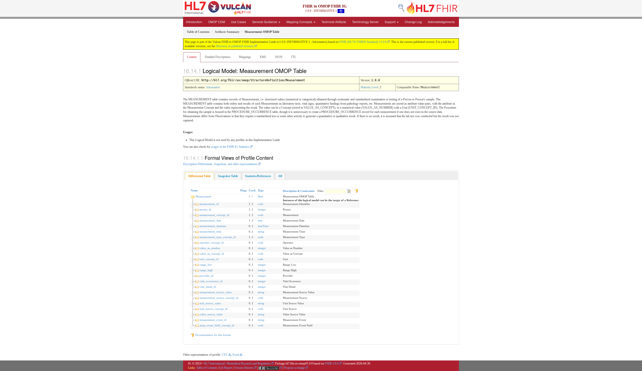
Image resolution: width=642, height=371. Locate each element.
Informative (213, 87)
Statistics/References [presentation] (258, 176)
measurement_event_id (213, 319)
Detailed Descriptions (217, 57)
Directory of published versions (235, 46)
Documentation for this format (213, 334)
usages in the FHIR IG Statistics (230, 147)
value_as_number (210, 248)
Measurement (203, 196)
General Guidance (265, 22)
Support (390, 22)
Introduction (194, 22)
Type (261, 190)
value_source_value (211, 314)
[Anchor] (310, 70)
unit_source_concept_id (213, 308)
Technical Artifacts (334, 22)
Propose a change (294, 367)
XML (263, 57)
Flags (243, 190)
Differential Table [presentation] (199, 176)
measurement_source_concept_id (219, 297)
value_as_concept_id (212, 253)
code (260, 203)
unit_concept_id (209, 259)
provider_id (206, 275)
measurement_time (210, 231)
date (260, 220)
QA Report (225, 367)
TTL (293, 57)
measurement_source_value (216, 292)
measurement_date (210, 220)
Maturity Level (369, 87)
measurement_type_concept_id (218, 237)
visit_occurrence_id (211, 281)
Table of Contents (206, 367)
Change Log (413, 22)
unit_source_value (210, 303)
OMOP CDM (216, 22)
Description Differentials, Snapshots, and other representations (220, 164)
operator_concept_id (212, 242)
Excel (235, 354)
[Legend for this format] (357, 190)
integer (262, 209)
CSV (225, 354)
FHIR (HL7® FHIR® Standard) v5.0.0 (362, 42)
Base (260, 196)
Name (194, 190)
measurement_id (209, 203)
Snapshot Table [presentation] (228, 176)
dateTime (263, 226)
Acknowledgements (441, 22)
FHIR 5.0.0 (332, 363)
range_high (206, 270)
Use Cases (238, 22)
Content (191, 57)
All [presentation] (280, 176)
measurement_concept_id (214, 214)
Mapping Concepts (299, 22)
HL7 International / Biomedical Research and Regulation (237, 363)
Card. (252, 190)
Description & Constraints (298, 190)
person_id (205, 209)
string (261, 231)
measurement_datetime (213, 226)
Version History (243, 367)
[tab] (199, 176)
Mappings (245, 57)
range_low (206, 264)
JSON (278, 57)
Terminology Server (365, 22)
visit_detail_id (208, 286)
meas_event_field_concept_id (217, 325)
